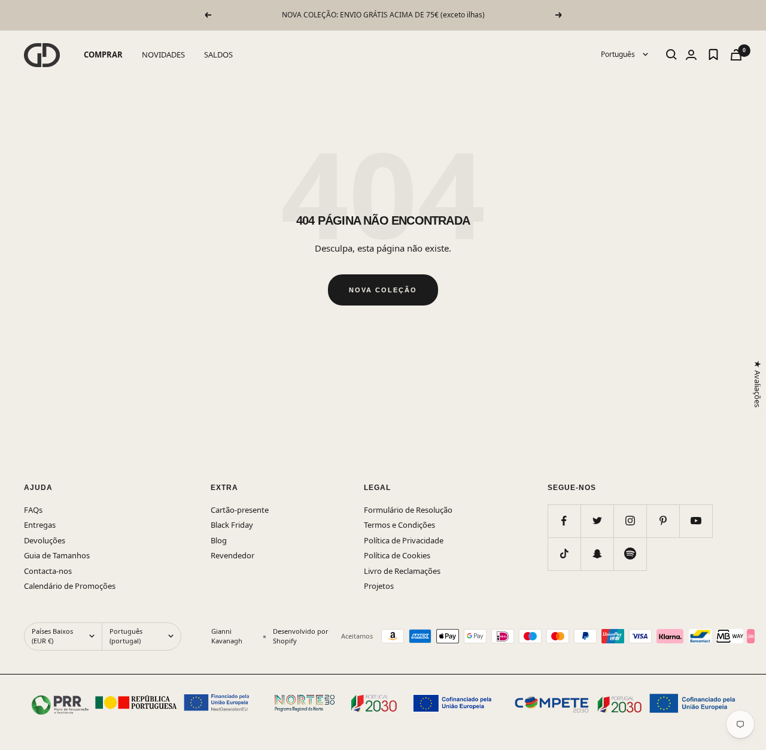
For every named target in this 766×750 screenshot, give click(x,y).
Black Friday (232, 524)
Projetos (379, 585)
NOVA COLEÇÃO (383, 290)
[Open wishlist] (713, 54)
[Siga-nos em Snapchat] (596, 553)
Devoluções (44, 540)
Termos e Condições (399, 524)
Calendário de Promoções (69, 585)
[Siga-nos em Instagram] (629, 520)
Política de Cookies (397, 555)
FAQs (33, 509)
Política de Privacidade (403, 540)
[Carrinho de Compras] (736, 55)
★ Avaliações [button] (757, 383)
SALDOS (218, 54)
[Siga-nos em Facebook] (564, 520)
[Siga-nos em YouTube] (695, 520)
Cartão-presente (240, 509)
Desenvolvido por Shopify (301, 636)
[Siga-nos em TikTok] (564, 553)
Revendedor (232, 555)
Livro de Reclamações (402, 570)
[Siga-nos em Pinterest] (662, 520)
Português (619, 54)
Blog (219, 540)
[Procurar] (671, 54)
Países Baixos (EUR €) (52, 636)
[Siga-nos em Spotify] (629, 553)
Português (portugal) (126, 636)
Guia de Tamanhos (57, 555)
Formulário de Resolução (408, 509)
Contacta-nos (48, 570)
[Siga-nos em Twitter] (596, 520)
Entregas (40, 524)
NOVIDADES (163, 54)
